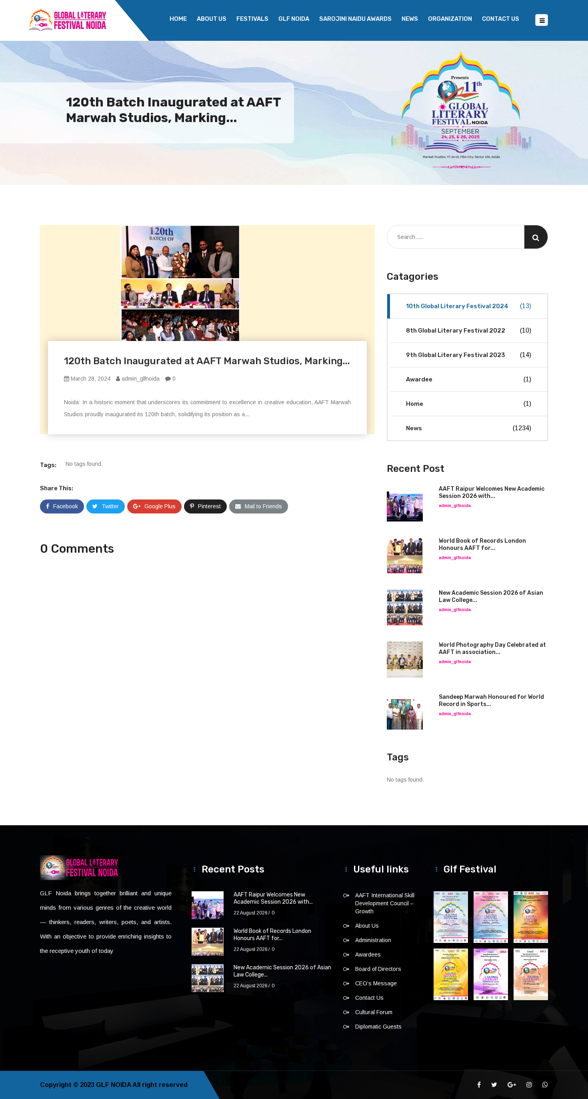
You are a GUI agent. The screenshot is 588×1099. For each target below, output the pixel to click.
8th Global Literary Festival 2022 (468, 330)
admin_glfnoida (140, 378)
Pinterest (209, 506)
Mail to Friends (263, 506)
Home (178, 18)
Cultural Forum (373, 1012)
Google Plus (160, 506)
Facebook (65, 506)
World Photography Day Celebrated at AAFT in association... (492, 649)
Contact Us (500, 18)
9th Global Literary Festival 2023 (468, 355)
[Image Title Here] (451, 917)
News (410, 18)
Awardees (368, 954)
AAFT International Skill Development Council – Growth (384, 903)
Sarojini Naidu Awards (355, 18)
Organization (450, 18)
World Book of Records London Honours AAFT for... (482, 544)
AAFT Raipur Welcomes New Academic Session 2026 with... (491, 492)
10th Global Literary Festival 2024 (468, 306)
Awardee (468, 379)
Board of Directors (378, 969)
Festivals (252, 18)
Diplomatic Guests (378, 1026)
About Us (211, 18)
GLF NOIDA (293, 18)
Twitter (110, 506)
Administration (373, 940)
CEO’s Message (376, 983)
